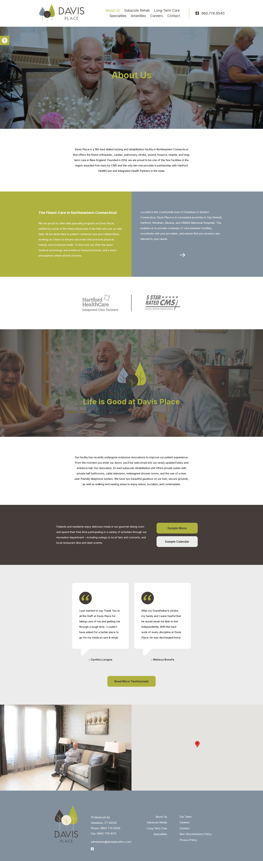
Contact (173, 16)
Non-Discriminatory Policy (196, 834)
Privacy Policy (188, 840)
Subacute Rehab (137, 10)
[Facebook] (197, 13)
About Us (112, 10)
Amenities (138, 16)
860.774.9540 (213, 13)
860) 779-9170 (107, 833)
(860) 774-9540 (110, 828)
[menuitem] (112, 10)
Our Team (186, 816)
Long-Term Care (167, 10)
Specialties (117, 16)
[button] (4, 40)
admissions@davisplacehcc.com (111, 841)
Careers (156, 16)
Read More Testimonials (131, 681)
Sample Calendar (177, 541)
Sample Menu (177, 528)
